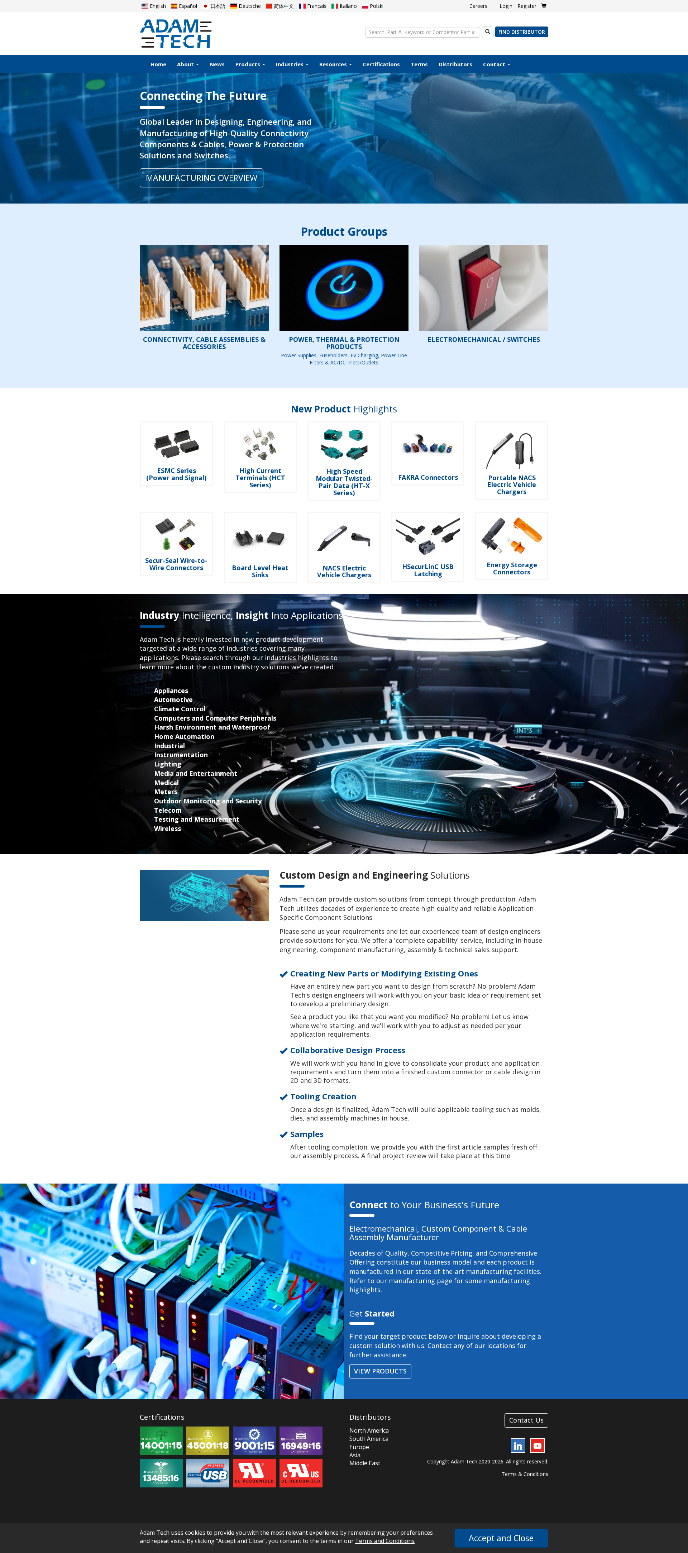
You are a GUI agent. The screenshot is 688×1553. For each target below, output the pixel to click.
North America (369, 1430)
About (186, 64)
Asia (354, 1455)
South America (368, 1439)
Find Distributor (521, 31)
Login (506, 6)
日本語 (217, 6)
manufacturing (412, 1280)
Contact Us (526, 1420)
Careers (478, 6)
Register (526, 6)
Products (248, 64)
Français (316, 6)
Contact (495, 64)
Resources (333, 64)
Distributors (455, 64)
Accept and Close (501, 1538)
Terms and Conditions (385, 1541)
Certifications (381, 64)
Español (187, 6)
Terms (419, 64)
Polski (375, 6)
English (157, 6)
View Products (380, 1371)
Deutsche (249, 6)
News (217, 64)
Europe (359, 1447)
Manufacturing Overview (201, 177)
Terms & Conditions (525, 1474)
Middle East (364, 1463)
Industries (290, 64)
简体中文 (283, 6)
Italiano (347, 6)
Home (158, 64)
